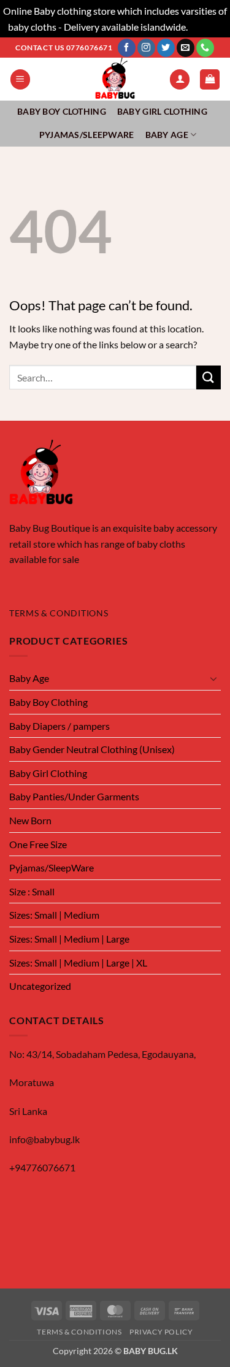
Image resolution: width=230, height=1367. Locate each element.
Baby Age (166, 134)
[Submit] (208, 377)
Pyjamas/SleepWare (86, 134)
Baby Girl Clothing (162, 111)
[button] (20, 79)
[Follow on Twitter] (166, 48)
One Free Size (38, 844)
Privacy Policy (161, 1331)
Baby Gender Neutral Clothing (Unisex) (92, 749)
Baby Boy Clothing (61, 111)
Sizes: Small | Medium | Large (69, 938)
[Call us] (205, 48)
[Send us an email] (185, 48)
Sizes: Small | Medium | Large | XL (78, 962)
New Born (30, 820)
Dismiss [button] (206, 27)
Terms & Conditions (79, 1331)
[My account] (180, 79)
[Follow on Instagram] (146, 48)
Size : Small (32, 891)
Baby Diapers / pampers (59, 726)
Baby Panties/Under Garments (74, 796)
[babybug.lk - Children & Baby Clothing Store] (115, 79)
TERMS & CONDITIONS (58, 613)
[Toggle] (213, 678)
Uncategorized (40, 986)
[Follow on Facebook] (127, 48)
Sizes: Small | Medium (54, 915)
